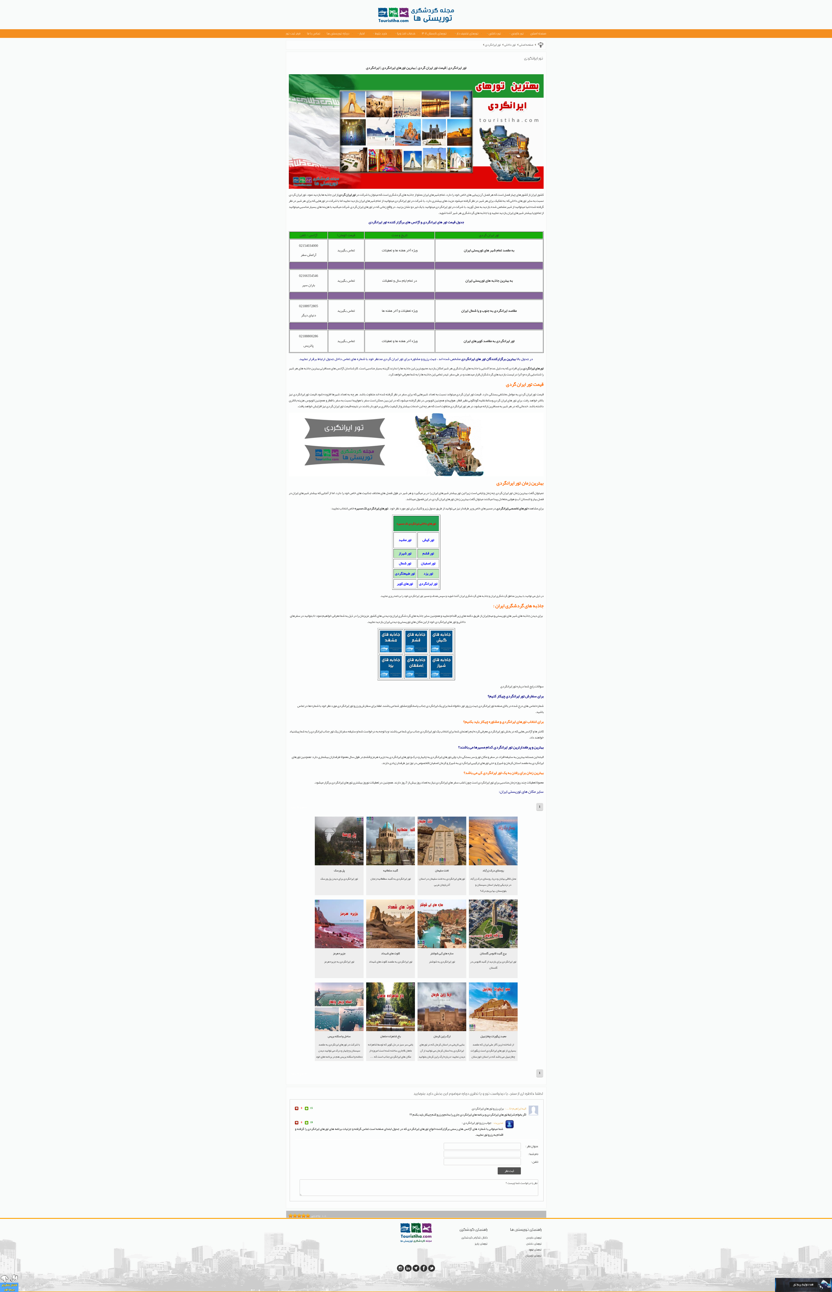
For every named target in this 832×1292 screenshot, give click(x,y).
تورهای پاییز (481, 1244)
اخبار (362, 33)
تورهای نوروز (535, 1249)
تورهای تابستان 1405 (434, 33)
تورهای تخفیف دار (467, 33)
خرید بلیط (381, 33)
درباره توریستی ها (338, 33)
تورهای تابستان (533, 1255)
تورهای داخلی (534, 1244)
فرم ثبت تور (293, 33)
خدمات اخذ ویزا (406, 33)
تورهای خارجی (534, 1237)
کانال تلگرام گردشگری (474, 1237)
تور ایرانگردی (493, 45)
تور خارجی (517, 33)
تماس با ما (313, 33)
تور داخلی (495, 33)
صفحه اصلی (538, 33)
